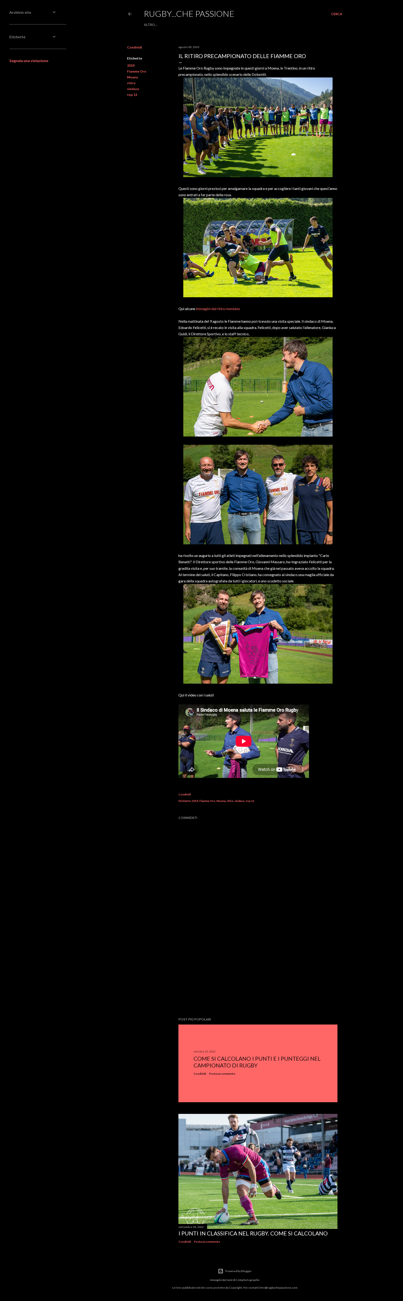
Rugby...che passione (189, 13)
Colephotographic (248, 1280)
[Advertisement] (257, 973)
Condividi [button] (134, 47)
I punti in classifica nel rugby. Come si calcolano (253, 1233)
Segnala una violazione (28, 60)
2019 (131, 65)
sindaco (133, 89)
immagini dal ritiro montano (218, 308)
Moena (132, 77)
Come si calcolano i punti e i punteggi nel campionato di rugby (257, 1062)
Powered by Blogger (238, 1271)
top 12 (132, 95)
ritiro (131, 83)
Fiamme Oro (136, 71)
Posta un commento (222, 1073)
